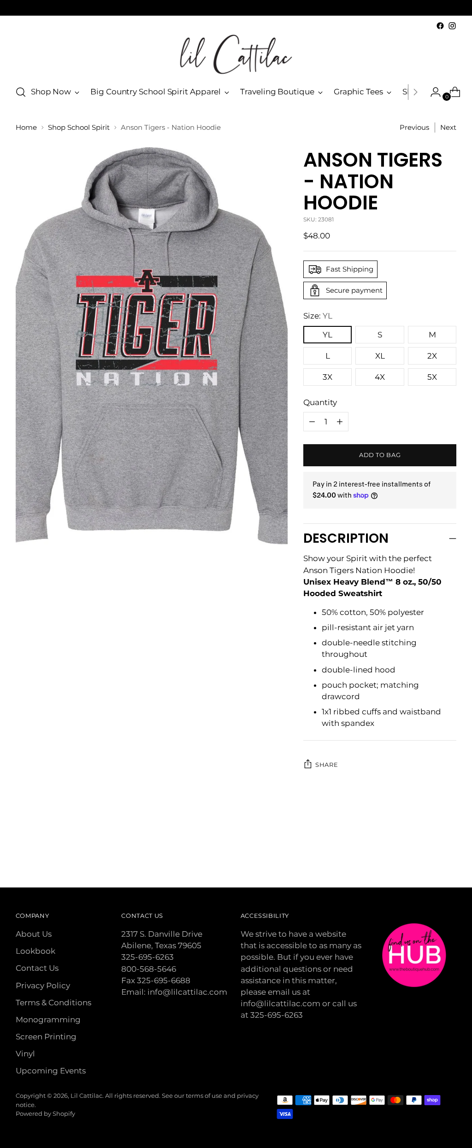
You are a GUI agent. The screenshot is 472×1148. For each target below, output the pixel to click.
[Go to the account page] (432, 92)
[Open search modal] (21, 92)
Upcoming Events (51, 1070)
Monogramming (48, 1019)
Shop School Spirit (79, 127)
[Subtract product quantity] (339, 421)
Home (26, 127)
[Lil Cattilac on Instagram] (452, 26)
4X (380, 377)
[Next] (415, 92)
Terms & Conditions (53, 1002)
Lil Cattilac (86, 1095)
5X (432, 377)
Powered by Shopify (45, 1113)
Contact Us (37, 968)
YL (327, 334)
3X (327, 377)
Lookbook (35, 951)
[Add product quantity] (312, 421)
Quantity (320, 402)
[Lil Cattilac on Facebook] (440, 26)
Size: (317, 315)
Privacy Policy (43, 985)
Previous (414, 127)
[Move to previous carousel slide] (427, 856)
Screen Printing (46, 1036)
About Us (34, 934)
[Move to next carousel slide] (448, 856)
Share (326, 764)
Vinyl (25, 1053)
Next (448, 127)
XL (380, 355)
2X (432, 355)
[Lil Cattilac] (236, 54)
